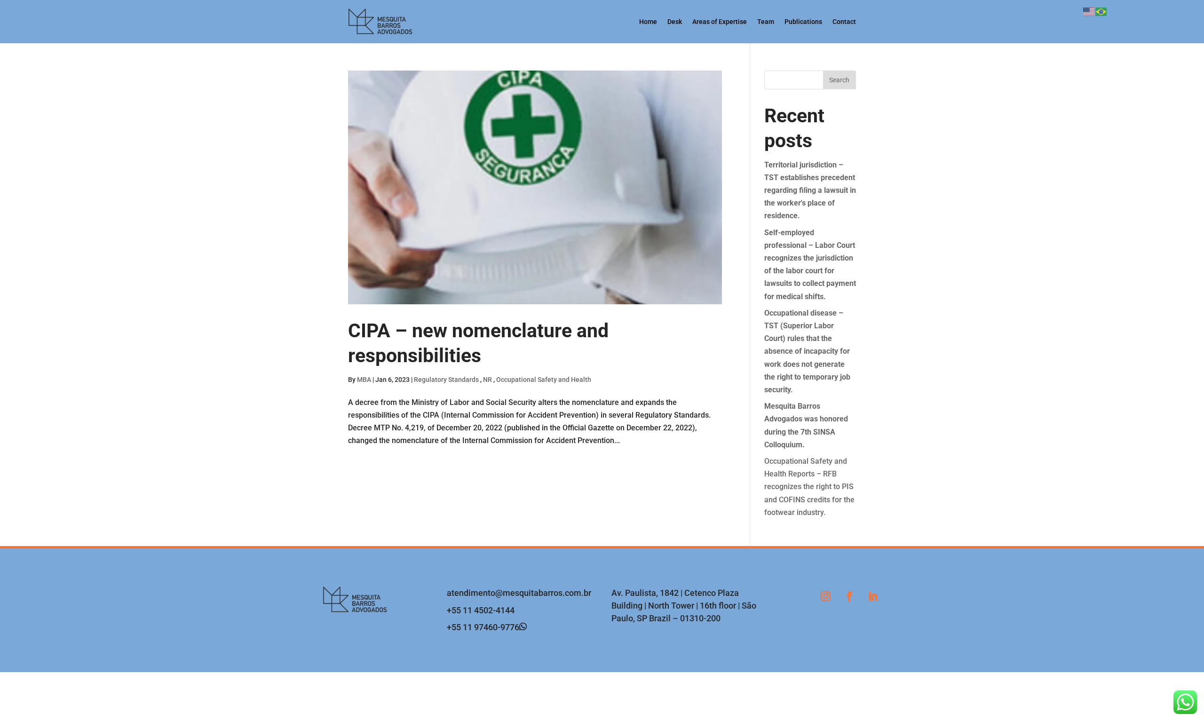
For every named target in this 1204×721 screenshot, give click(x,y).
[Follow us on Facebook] (849, 596)
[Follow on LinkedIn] (872, 596)
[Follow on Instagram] (825, 596)
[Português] (1101, 11)
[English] (1089, 11)
